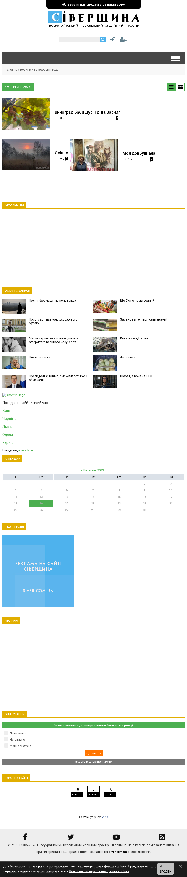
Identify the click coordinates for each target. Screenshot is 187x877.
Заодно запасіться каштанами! (143, 319)
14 (92, 497)
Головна (11, 70)
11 (15, 497)
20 (66, 503)
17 (170, 497)
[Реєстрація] (123, 40)
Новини (25, 70)
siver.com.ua (118, 852)
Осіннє (61, 152)
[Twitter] (70, 838)
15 (119, 497)
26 (41, 510)
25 (15, 510)
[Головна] (93, 25)
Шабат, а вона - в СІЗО (136, 376)
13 (66, 497)
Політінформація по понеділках (52, 300)
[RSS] (162, 838)
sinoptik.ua (25, 450)
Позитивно (18, 733)
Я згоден (165, 869)
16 (144, 497)
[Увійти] (111, 40)
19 (41, 503)
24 (170, 503)
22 (119, 503)
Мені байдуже (20, 746)
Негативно (17, 739)
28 (92, 510)
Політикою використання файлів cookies (99, 871)
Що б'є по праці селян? (137, 300)
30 (144, 510)
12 (41, 497)
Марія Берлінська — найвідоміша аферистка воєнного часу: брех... (53, 340)
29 (119, 510)
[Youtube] (116, 838)
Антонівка (127, 357)
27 (66, 510)
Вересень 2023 (93, 470)
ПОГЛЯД (60, 118)
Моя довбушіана (138, 153)
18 (15, 503)
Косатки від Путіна (134, 338)
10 (170, 490)
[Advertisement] (93, 245)
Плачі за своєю (40, 357)
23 (144, 503)
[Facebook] (25, 838)
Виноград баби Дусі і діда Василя (88, 112)
